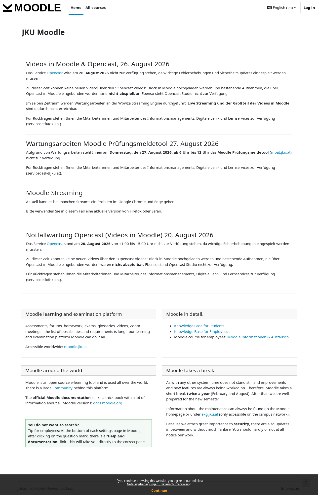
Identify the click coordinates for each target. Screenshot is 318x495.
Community (62, 387)
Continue (159, 490)
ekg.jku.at (209, 414)
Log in (309, 7)
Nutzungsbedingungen (143, 484)
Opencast (55, 72)
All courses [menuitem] (95, 7)
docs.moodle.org (107, 402)
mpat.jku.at (280, 152)
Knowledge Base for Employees (201, 331)
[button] (281, 7)
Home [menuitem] (76, 7)
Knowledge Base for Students (199, 325)
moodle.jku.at (76, 346)
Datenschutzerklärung (175, 484)
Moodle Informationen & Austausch (258, 336)
